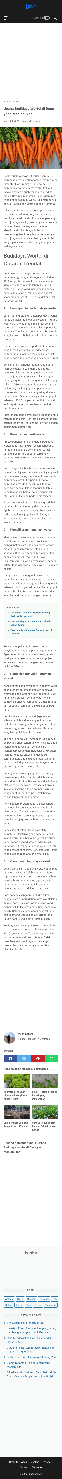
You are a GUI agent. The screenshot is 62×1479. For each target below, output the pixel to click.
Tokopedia (50, 1305)
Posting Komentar (31, 121)
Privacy (46, 1462)
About (24, 1462)
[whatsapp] (51, 1058)
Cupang (31, 1299)
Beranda (13, 1462)
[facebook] (10, 1058)
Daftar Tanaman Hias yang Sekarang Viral (31, 1357)
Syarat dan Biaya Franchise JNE (25, 1322)
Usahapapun (35, 1474)
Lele (55, 1299)
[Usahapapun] (31, 6)
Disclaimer (37, 1467)
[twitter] (24, 1058)
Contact (35, 1462)
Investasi (44, 1299)
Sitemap (24, 1467)
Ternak (38, 1305)
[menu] (6, 18)
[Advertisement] (31, 60)
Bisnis (20, 1299)
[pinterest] (38, 1058)
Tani (28, 1305)
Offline (8, 1305)
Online (19, 1305)
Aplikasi (9, 1299)
